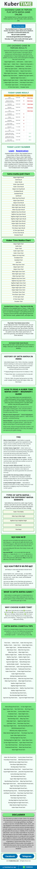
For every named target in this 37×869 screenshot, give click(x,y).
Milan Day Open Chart (18, 276)
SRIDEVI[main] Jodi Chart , (18, 728)
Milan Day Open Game (11, 68)
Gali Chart (18, 262)
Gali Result (18, 196)
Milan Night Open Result (18, 207)
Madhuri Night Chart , (11, 654)
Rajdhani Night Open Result (18, 219)
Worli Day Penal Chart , (25, 745)
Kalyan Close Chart (18, 269)
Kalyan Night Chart (18, 244)
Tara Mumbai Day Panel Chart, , (18, 693)
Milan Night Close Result (18, 205)
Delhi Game (20, 62)
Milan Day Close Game (25, 68)
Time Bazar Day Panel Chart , (18, 798)
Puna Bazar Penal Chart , (10, 760)
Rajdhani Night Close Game (18, 78)
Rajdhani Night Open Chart (18, 285)
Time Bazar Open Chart (18, 294)
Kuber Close (15, 64)
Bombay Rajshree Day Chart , (19, 738)
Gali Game (28, 66)
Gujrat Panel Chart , (27, 769)
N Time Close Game (13, 87)
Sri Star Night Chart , (26, 707)
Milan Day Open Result (18, 209)
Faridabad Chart (18, 257)
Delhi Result (18, 180)
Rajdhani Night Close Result (18, 216)
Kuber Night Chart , (11, 647)
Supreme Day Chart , (25, 659)
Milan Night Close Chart (18, 271)
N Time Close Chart (18, 299)
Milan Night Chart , (23, 652)
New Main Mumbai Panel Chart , (12, 769)
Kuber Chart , (17, 645)
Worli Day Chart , (29, 709)
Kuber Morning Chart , (26, 643)
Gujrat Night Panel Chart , (11, 771)
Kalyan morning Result (18, 189)
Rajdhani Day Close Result (18, 212)
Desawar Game (24, 87)
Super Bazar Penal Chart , (26, 742)
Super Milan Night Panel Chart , (18, 779)
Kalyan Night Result (18, 177)
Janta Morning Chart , (24, 716)
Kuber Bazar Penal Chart (18, 807)
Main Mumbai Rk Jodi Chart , (25, 726)
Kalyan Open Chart (18, 267)
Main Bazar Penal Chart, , (10, 678)
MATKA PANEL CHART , (13, 664)
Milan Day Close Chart (19, 264)
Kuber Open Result (18, 184)
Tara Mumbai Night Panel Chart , (18, 695)
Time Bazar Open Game (11, 85)
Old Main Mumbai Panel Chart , (18, 676)
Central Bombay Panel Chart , (18, 774)
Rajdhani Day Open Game (26, 75)
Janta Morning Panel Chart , (26, 771)
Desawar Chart (18, 301)
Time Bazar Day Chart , (27, 733)
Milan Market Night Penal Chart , (18, 805)
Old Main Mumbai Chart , (24, 647)
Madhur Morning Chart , (25, 654)
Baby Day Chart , (24, 718)
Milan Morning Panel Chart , (25, 678)
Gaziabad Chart (18, 260)
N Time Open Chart (18, 297)
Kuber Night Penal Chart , (18, 674)
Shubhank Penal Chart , (11, 747)
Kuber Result (18, 182)
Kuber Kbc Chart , (12, 711)
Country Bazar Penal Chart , (25, 757)
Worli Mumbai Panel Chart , (18, 776)
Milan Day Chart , (13, 652)
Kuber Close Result (18, 186)
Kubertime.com (14, 861)
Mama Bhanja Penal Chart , (12, 707)
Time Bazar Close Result (18, 226)
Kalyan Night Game (9, 62)
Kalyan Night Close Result (18, 223)
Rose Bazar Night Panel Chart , (18, 795)
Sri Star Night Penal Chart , (11, 742)
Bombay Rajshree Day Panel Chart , (18, 800)
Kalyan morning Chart (19, 255)
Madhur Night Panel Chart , (18, 690)
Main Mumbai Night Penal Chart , (19, 788)
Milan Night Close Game (12, 71)
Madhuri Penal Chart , (12, 669)
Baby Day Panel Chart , (26, 781)
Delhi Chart (18, 246)
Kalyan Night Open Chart (18, 287)
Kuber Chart (18, 248)
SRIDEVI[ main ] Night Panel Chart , (18, 762)
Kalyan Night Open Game (27, 80)
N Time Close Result (18, 232)
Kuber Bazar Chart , (27, 740)
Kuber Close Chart (19, 253)
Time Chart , (7, 643)
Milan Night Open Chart (18, 274)
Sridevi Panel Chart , (10, 666)
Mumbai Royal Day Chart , (11, 790)
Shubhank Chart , (13, 714)
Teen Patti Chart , (19, 709)
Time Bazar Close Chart (18, 292)
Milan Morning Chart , (24, 650)
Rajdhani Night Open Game (10, 80)
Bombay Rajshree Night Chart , (12, 740)
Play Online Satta (18, 26)
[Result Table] (18, 118)
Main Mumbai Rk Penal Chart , (26, 783)
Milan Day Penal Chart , (11, 681)
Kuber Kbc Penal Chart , (10, 757)
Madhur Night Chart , (24, 657)
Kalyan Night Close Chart (18, 290)
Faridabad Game (9, 66)
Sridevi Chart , (15, 643)
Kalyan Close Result (18, 203)
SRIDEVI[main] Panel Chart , (25, 760)
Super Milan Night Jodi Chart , (18, 735)
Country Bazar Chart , (24, 711)
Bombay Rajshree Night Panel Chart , (18, 802)
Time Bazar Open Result (18, 228)
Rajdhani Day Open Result (18, 214)
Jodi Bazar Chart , (12, 723)
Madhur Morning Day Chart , (11, 688)
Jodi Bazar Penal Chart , (10, 793)
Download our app (10, 867)
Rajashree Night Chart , (24, 721)
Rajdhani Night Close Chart (18, 283)
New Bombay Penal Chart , (11, 781)
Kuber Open (7, 64)
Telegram (27, 856)
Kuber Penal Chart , (11, 671)
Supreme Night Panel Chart (26, 697)
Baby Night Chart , (12, 721)
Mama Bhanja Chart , (25, 662)
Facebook (10, 856)
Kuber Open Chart (18, 251)
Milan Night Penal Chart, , (25, 681)
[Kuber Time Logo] (18, 4)
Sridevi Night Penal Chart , (24, 671)
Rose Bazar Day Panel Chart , (25, 793)
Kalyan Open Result (18, 200)
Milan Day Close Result (18, 198)
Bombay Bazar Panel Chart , (18, 767)
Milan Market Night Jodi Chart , (11, 733)
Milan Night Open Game (25, 73)
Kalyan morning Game (26, 64)
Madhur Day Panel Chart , (27, 688)
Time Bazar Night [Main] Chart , (18, 764)
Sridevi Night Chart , (27, 645)
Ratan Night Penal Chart (18, 750)
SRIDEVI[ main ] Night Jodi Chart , (19, 730)
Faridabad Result (18, 191)
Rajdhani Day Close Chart (18, 278)
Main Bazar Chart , (12, 650)
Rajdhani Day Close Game (10, 75)
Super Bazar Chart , (8, 709)
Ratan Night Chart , (23, 714)
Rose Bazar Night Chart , (10, 726)
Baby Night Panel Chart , (10, 783)
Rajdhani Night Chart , (12, 659)
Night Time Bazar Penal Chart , (18, 786)
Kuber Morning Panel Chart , (24, 666)
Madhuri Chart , (8, 645)
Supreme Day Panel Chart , (10, 697)
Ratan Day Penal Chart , (25, 747)
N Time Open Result (18, 230)
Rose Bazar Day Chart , (23, 723)
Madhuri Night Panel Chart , (18, 683)
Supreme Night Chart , (12, 662)
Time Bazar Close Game (26, 82)
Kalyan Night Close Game (11, 82)
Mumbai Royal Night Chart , (25, 790)
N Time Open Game (25, 85)
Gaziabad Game (19, 66)
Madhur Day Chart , (12, 657)
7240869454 (29, 867)
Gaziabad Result (18, 193)
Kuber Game (28, 62)
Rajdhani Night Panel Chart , (18, 686)
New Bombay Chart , (13, 718)
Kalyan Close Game (25, 71)
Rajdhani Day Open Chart (18, 280)
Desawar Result (18, 235)
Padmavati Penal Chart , (24, 669)
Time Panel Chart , (25, 664)
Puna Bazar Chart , (12, 716)
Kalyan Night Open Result (19, 221)
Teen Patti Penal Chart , (11, 745)
